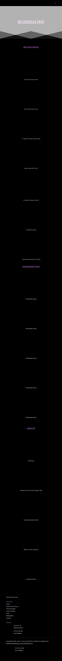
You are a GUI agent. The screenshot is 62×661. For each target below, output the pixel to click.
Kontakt (8, 618)
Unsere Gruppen (10, 611)
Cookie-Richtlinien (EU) (26, 643)
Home (8, 604)
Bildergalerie (9, 616)
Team (7, 613)
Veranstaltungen (11, 609)
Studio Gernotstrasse (12, 606)
